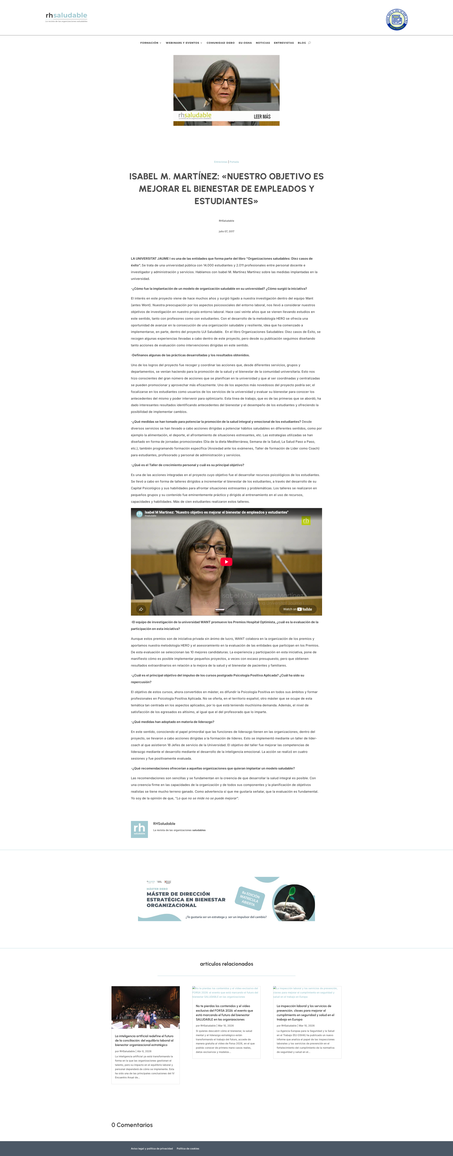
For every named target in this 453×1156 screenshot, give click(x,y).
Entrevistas (284, 43)
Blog (302, 43)
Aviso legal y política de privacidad (152, 1148)
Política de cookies (188, 1148)
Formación (149, 43)
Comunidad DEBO (221, 43)
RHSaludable (127, 1051)
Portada (234, 161)
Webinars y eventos (182, 43)
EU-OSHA (245, 43)
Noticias (263, 43)
